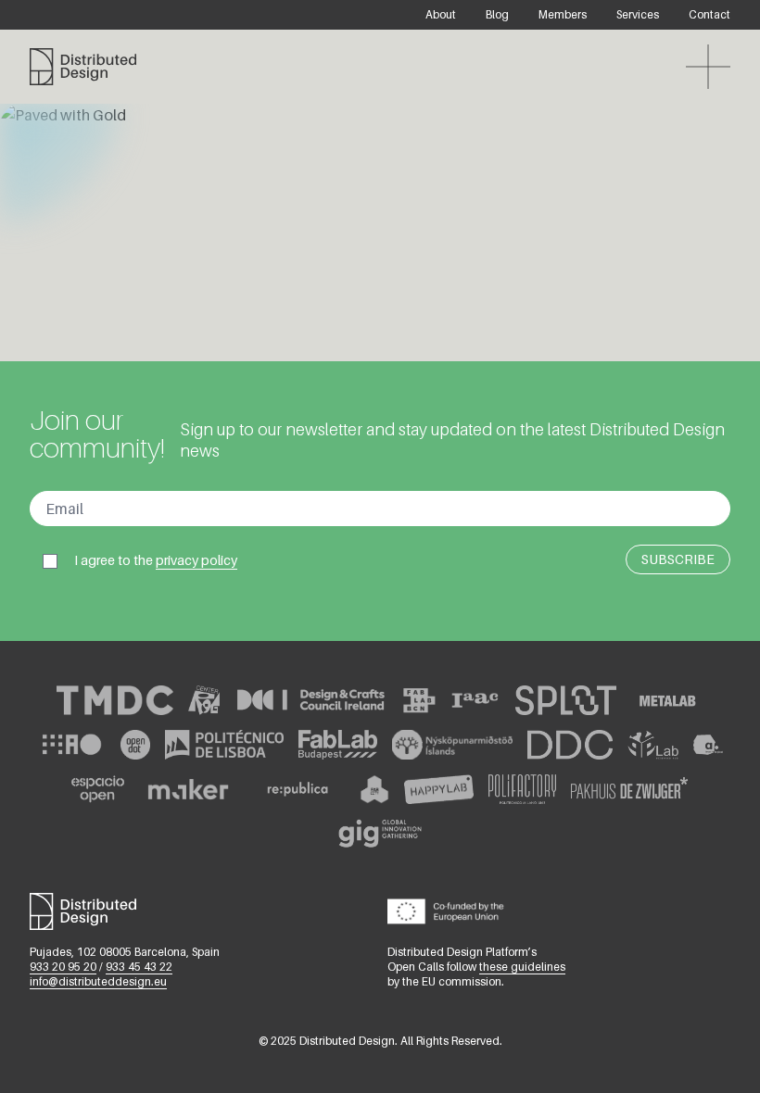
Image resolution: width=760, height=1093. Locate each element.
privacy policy (196, 560)
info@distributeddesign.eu (98, 981)
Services (637, 14)
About (440, 14)
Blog (497, 14)
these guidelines (522, 967)
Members (562, 14)
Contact (709, 14)
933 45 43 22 (139, 967)
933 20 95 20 (63, 967)
